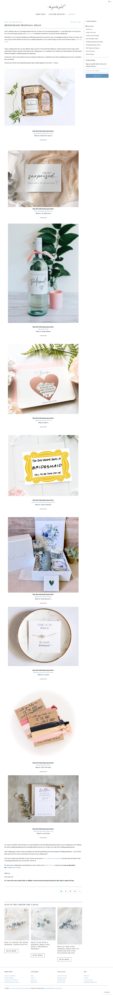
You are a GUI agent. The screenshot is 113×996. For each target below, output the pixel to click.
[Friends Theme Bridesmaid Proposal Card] (43, 495)
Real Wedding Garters (92, 38)
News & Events (90, 51)
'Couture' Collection (9, 975)
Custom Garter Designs (92, 35)
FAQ (32, 975)
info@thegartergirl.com (90, 982)
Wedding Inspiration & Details (94, 42)
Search (33, 978)
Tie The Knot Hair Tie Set (43, 765)
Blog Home (90, 26)
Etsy (53, 63)
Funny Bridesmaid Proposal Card (43, 211)
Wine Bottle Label (43, 329)
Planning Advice (61, 978)
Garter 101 (89, 29)
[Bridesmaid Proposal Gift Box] (43, 592)
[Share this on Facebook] (66, 891)
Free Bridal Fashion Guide (11, 982)
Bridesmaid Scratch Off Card (43, 420)
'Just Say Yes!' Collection (11, 980)
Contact (86, 978)
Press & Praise (90, 54)
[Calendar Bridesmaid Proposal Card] (43, 822)
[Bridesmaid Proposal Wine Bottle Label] (43, 322)
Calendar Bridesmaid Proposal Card (43, 831)
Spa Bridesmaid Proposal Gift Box (43, 133)
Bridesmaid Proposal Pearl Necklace (43, 672)
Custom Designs (57, 14)
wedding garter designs (13, 867)
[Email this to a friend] (80, 891)
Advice (71, 14)
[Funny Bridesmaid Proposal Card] (43, 206)
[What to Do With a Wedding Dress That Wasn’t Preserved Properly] (43, 940)
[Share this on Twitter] (61, 891)
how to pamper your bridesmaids (52, 858)
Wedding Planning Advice (93, 45)
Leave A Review (88, 980)
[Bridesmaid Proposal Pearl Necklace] (43, 665)
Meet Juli (86, 975)
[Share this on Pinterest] (70, 891)
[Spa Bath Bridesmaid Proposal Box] (39, 125)
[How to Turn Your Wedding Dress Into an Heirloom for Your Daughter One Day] (69, 944)
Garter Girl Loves (50, 865)
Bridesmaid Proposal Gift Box (43, 596)
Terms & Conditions (24, 988)
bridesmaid (30, 33)
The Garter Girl (13, 988)
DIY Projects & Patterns (92, 48)
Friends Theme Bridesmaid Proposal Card (43, 502)
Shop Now (40, 14)
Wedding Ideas (61, 980)
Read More (11, 951)
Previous (73, 22)
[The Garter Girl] (56, 7)
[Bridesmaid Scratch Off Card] (43, 413)
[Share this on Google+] (75, 891)
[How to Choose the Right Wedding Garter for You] (16, 940)
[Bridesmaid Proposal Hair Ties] (43, 756)
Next (79, 22)
